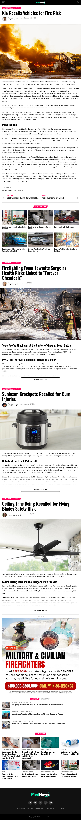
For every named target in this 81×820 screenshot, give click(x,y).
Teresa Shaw (14, 285)
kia (16, 191)
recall (20, 191)
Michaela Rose (15, 406)
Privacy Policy (39, 808)
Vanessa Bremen (15, 516)
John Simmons (15, 20)
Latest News (60, 808)
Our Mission (21, 808)
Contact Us (50, 808)
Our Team (30, 808)
